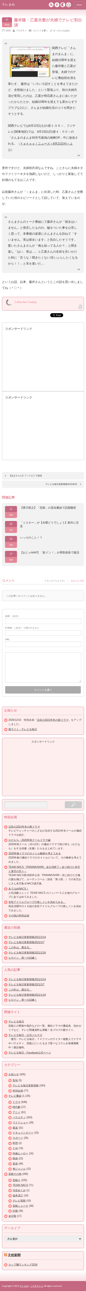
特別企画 (18, 1090)
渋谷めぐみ (19, 1190)
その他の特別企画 (18, 915)
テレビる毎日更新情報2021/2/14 (27, 937)
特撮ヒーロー (20, 1153)
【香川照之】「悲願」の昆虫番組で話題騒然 (48, 507)
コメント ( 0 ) (77, 581)
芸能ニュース (20, 1205)
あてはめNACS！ (18, 888)
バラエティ (21, 30)
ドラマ (16, 1102)
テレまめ (8, 4)
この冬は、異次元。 (20, 947)
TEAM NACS (20, 1185)
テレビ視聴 (19, 1200)
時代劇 (16, 1107)
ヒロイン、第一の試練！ (22, 957)
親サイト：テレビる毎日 (22, 729)
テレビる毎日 (16, 1021)
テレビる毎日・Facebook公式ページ (29, 1052)
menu (79, 5)
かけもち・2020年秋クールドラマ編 (29, 840)
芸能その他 (14, 1173)
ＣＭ (15, 1148)
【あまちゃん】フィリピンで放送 (25, 475)
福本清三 (18, 1195)
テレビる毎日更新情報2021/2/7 (26, 942)
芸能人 (16, 1180)
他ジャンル (19, 1168)
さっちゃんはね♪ (61, 30)
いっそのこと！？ (31, 537)
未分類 (12, 1215)
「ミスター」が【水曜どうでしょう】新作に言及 (49, 524)
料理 (15, 1143)
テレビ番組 (14, 1095)
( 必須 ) (12, 616)
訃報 (15, 1210)
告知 (15, 1080)
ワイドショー (20, 1122)
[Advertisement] (35, 362)
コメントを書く (40, 30)
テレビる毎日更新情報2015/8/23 (61, 484)
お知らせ (13, 1074)
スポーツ (18, 1137)
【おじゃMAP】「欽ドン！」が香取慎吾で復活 (49, 552)
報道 (15, 1127)
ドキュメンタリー (23, 1132)
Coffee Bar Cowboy (26, 302)
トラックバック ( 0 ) (54, 581)
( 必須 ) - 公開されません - (22, 628)
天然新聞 (14, 1255)
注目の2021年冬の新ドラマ (52, 719)
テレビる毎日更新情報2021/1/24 (27, 952)
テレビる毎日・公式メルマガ (25, 1035)
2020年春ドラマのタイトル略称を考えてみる (34, 853)
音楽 (15, 1163)
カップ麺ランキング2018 (22, 1264)
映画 (15, 1158)
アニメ (16, 1112)
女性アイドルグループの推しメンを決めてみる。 (37, 902)
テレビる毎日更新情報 (26, 1085)
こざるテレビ (36, 1286)
